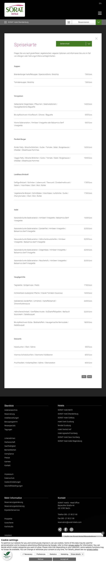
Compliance (9, 454)
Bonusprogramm (11, 422)
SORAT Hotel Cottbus (66, 418)
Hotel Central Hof (64, 429)
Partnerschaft (9, 442)
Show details (76, 554)
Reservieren (83, 22)
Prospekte (8, 519)
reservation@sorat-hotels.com (70, 522)
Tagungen (8, 429)
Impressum (9, 474)
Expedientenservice (12, 510)
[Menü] (100, 13)
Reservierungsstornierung (14, 506)
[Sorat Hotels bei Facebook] (66, 529)
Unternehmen (9, 438)
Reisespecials (9, 425)
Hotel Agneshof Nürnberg (67, 433)
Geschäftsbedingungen (13, 486)
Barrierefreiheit (10, 450)
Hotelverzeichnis (10, 410)
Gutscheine (8, 523)
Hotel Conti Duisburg (66, 421)
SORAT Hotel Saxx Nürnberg (69, 437)
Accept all (64, 559)
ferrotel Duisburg (64, 425)
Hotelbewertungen (11, 418)
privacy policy (74, 545)
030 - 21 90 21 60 (70, 514)
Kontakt (7, 465)
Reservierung (9, 414)
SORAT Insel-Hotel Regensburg (70, 441)
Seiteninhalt (64, 44)
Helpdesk (8, 535)
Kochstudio (8, 526)
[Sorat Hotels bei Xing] (60, 529)
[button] (7, 555)
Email (89, 376)
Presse (7, 458)
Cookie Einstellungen (12, 482)
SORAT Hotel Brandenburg (68, 414)
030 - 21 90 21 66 (67, 518)
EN (100, 3)
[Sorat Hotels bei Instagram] (71, 529)
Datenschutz (9, 478)
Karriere (7, 461)
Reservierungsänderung (13, 502)
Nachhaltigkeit (10, 446)
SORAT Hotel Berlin (65, 410)
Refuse (40, 559)
